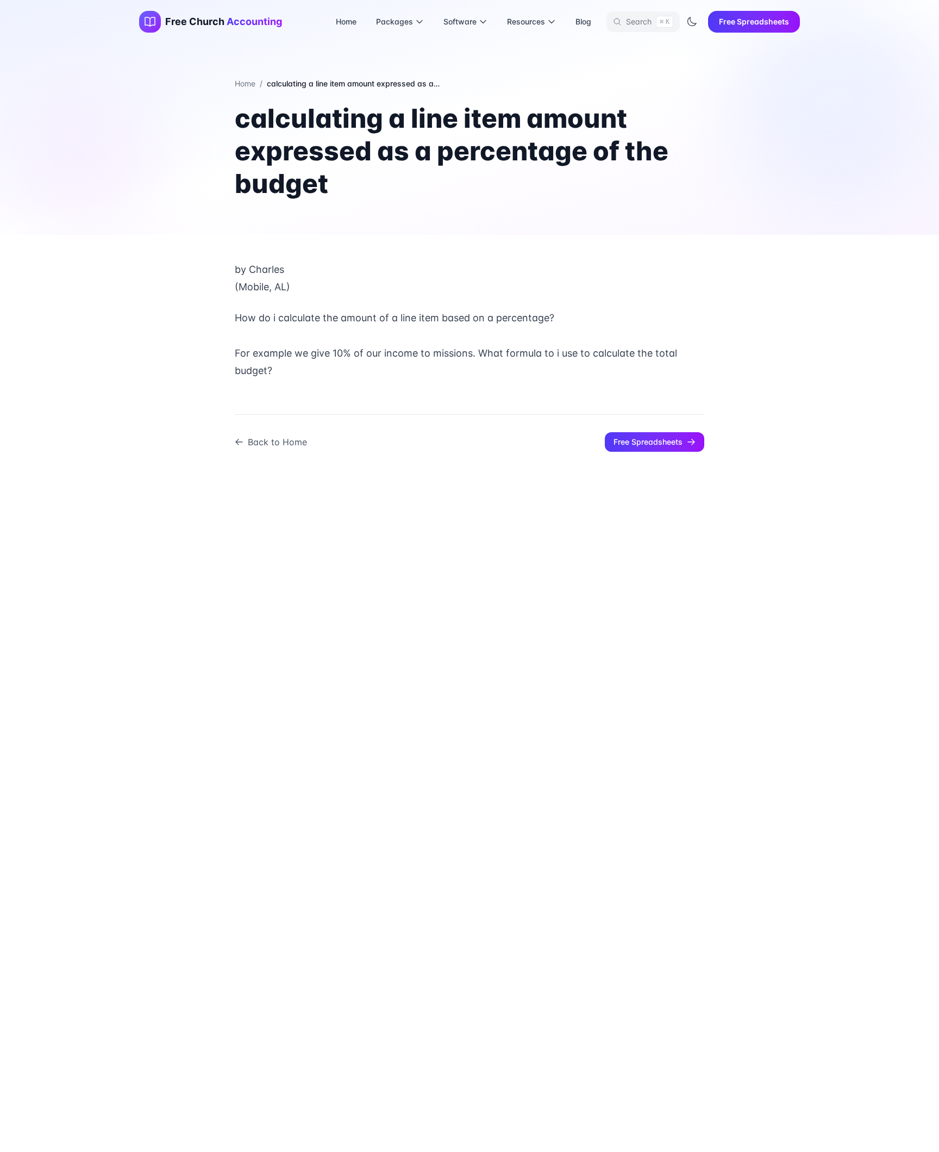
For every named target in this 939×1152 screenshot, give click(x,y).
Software (460, 21)
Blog (583, 21)
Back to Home (277, 442)
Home (346, 21)
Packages (394, 21)
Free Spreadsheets (754, 21)
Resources (526, 21)
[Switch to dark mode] (692, 22)
